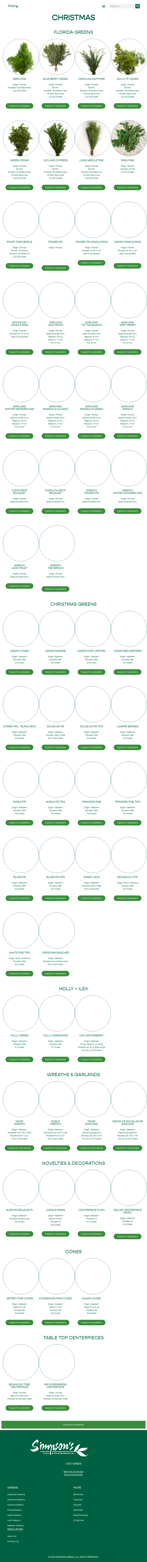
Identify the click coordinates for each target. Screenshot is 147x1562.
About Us (11, 1536)
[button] (103, 6)
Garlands (78, 1510)
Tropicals (78, 1499)
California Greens (16, 1499)
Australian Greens (16, 1494)
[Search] (137, 6)
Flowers (77, 1505)
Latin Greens (13, 1520)
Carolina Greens (15, 1505)
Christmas (79, 1520)
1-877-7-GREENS (73, 1463)
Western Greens (15, 1525)
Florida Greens (14, 1510)
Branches (78, 1494)
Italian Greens (14, 1515)
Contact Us (13, 1541)
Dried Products (81, 1515)
